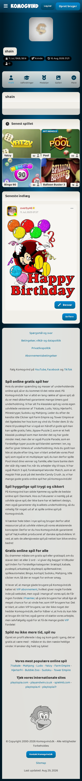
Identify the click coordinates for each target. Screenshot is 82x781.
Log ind (47, 6)
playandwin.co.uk (41, 682)
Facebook (53, 369)
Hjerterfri (17, 670)
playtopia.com (19, 682)
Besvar (67, 305)
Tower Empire (62, 670)
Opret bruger (68, 6)
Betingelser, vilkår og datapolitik (41, 340)
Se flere (69, 317)
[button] (74, 80)
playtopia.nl (32, 687)
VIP (67, 620)
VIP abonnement (26, 589)
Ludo (39, 665)
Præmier (29, 598)
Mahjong (28, 665)
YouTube (40, 369)
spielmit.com (62, 682)
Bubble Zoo (32, 670)
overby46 (26, 208)
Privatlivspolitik (41, 348)
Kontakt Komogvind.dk (41, 754)
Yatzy (48, 665)
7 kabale (16, 665)
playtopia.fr (49, 687)
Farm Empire (62, 665)
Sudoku (47, 670)
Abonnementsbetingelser (41, 355)
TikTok (68, 369)
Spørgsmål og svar (41, 333)
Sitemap (41, 763)
